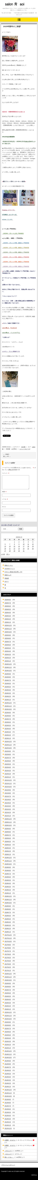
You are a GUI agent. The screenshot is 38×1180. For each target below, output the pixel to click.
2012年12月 (8, 1128)
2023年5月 (8, 725)
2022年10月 (8, 748)
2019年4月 (8, 883)
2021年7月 (8, 796)
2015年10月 (8, 1019)
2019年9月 (8, 867)
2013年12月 (8, 1090)
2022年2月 (8, 774)
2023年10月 (8, 709)
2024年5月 (8, 687)
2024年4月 (8, 690)
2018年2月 (8, 928)
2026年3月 (8, 616)
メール (5, 499)
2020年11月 (8, 822)
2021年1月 (8, 816)
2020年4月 (8, 845)
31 (23, 551)
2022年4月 (8, 767)
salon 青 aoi (11, 8)
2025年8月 (8, 638)
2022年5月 (8, 764)
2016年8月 (8, 986)
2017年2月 (8, 967)
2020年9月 (8, 828)
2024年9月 (8, 674)
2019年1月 (8, 893)
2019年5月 (8, 880)
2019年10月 (8, 864)
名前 (4, 491)
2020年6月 (8, 838)
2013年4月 (8, 1115)
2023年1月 (8, 738)
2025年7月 (8, 641)
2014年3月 (8, 1080)
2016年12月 (8, 973)
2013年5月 (8, 1112)
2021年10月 (8, 786)
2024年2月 (8, 696)
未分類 (23, 447)
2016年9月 (8, 983)
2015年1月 (8, 1048)
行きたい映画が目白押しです (13, 572)
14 (10, 546)
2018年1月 (8, 932)
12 (33, 544)
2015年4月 (8, 1038)
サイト (4, 507)
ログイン (34, 1175)
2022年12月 (8, 741)
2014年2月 (8, 1083)
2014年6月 (8, 1070)
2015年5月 (8, 1035)
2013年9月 (8, 1099)
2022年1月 (8, 777)
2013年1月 (8, 1125)
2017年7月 (8, 951)
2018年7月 (8, 912)
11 (28, 544)
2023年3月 (8, 732)
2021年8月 (8, 793)
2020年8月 (8, 832)
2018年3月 (8, 925)
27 (5, 551)
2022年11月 (8, 745)
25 (28, 549)
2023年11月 (8, 706)
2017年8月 (8, 948)
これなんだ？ (8, 1151)
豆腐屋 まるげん (9, 1140)
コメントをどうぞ (24, 449)
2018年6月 (8, 915)
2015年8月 (8, 1025)
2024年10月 (8, 670)
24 (23, 549)
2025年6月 (8, 645)
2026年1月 (8, 622)
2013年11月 (8, 1093)
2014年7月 (8, 1067)
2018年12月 (8, 896)
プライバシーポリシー (8, 1165)
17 (23, 546)
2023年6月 (8, 722)
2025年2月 (8, 658)
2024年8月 (8, 677)
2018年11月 (8, 899)
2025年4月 (8, 651)
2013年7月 (8, 1106)
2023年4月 (8, 728)
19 (33, 546)
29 (14, 551)
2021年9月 (8, 790)
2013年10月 (8, 1096)
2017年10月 (8, 941)
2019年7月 (8, 874)
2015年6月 (8, 1032)
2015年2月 (8, 1044)
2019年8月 (8, 870)
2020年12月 (8, 819)
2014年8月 (8, 1064)
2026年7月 (8, 603)
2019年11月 (8, 861)
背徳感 (7, 578)
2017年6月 (8, 954)
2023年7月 (8, 719)
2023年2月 (8, 735)
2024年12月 (8, 664)
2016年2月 (8, 1006)
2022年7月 (8, 758)
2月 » (8, 554)
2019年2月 (8, 890)
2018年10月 (8, 903)
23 (19, 549)
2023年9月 (8, 712)
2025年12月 (8, 625)
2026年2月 (8, 619)
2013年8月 (8, 1102)
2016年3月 (8, 1003)
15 (14, 546)
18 (28, 546)
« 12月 (3, 554)
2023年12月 (8, 703)
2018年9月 (8, 906)
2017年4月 (8, 961)
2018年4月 (8, 922)
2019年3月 (8, 886)
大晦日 (6, 454)
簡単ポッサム (9, 565)
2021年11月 (8, 783)
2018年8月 (8, 909)
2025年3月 (8, 654)
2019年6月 (8, 877)
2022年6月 (8, 761)
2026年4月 (8, 612)
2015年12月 (8, 1012)
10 (23, 544)
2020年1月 (8, 854)
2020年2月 (8, 851)
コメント (5, 473)
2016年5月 (8, 996)
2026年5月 (8, 609)
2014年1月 (8, 1086)
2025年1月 (8, 661)
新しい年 (7, 456)
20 (5, 549)
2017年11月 (8, 938)
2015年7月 (8, 1028)
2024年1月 (8, 699)
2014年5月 (8, 1073)
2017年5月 (8, 957)
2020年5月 (8, 841)
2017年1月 (8, 970)
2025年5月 (8, 648)
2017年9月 (8, 945)
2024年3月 (8, 693)
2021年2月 (8, 812)
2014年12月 (8, 1051)
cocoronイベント (10, 568)
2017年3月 (8, 964)
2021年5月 (8, 803)
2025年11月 (8, 629)
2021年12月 (8, 780)
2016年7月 (8, 990)
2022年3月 (8, 770)
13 (5, 546)
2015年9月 (8, 1022)
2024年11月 (8, 667)
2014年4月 (8, 1077)
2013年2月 (8, 1122)
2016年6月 (8, 993)
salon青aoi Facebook (9, 328)
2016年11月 (8, 977)
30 (19, 551)
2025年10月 (8, 632)
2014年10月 (8, 1057)
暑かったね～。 (9, 1157)
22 (14, 549)
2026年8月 (8, 599)
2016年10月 (8, 980)
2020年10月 (8, 825)
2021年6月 (8, 799)
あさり (7, 581)
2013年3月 (8, 1119)
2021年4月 (8, 806)
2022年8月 (8, 754)
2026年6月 (8, 606)
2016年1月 (8, 1009)
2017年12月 (8, 935)
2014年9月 (8, 1061)
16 (19, 546)
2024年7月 (8, 680)
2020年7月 (8, 835)
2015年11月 (8, 1015)
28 (10, 551)
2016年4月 (8, 999)
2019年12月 (8, 857)
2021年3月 (8, 809)
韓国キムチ (8, 575)
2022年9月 (8, 751)
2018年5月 (8, 919)
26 (33, 549)
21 (10, 549)
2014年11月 (8, 1054)
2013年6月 (8, 1109)
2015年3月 (8, 1041)
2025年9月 (8, 635)
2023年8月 (8, 716)
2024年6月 (8, 683)
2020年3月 (8, 848)
